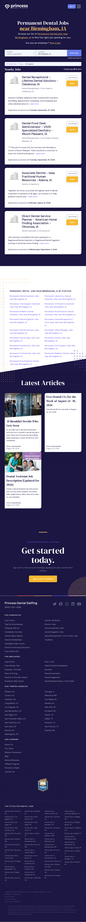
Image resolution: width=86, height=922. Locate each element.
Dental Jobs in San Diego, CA (31, 823)
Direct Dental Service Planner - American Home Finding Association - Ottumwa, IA (39, 221)
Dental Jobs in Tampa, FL (72, 852)
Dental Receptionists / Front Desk (59, 681)
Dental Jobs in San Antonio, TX (31, 818)
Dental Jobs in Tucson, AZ (12, 879)
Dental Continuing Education (17, 647)
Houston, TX (50, 722)
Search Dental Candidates (56, 665)
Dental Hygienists (52, 677)
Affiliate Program (12, 764)
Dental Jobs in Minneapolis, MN (70, 838)
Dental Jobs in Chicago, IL (13, 862)
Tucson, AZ (9, 695)
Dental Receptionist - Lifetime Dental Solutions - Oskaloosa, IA (40, 80)
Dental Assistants (52, 673)
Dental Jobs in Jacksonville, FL (30, 851)
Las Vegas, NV (51, 699)
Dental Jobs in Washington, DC (10, 868)
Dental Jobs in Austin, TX (32, 834)
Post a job (55, 42)
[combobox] (20, 53)
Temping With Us (12, 628)
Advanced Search (74, 58)
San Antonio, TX (52, 726)
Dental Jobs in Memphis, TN (50, 823)
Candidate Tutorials (13, 632)
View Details (72, 78)
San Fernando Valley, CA (15, 718)
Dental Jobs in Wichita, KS (73, 863)
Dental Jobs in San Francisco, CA (11, 829)
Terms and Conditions (12, 901)
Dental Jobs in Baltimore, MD (50, 834)
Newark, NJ (49, 703)
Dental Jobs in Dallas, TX (12, 873)
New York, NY (50, 707)
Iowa (21, 64)
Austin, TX (49, 715)
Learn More (10, 620)
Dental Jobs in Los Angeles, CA (11, 818)
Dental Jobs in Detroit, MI (52, 829)
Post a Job (49, 661)
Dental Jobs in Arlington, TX (70, 857)
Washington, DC (12, 734)
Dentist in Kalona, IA (30, 184)
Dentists (48, 669)
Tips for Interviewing (14, 624)
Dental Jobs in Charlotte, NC (30, 868)
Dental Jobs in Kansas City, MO (52, 865)
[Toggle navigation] (78, 6)
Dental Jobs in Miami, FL (73, 833)
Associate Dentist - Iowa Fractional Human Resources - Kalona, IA (38, 176)
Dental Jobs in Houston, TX (13, 851)
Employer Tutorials (13, 669)
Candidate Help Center (15, 643)
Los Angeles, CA (12, 707)
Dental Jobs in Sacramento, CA (50, 857)
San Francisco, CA (12, 722)
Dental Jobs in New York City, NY (11, 857)
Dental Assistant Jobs (54, 628)
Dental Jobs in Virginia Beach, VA (72, 823)
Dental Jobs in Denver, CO (12, 846)
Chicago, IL (49, 691)
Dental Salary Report (14, 636)
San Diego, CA (11, 715)
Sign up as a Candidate (43, 579)
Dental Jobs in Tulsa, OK (73, 848)
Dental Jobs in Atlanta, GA (52, 871)
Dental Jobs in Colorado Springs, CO (72, 812)
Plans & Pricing (11, 673)
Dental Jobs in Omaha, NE (52, 877)
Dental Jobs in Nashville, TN (33, 879)
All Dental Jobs (11, 64)
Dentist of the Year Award (16, 677)
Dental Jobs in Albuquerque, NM (50, 846)
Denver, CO (9, 730)
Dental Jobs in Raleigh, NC (72, 818)
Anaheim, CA (10, 699)
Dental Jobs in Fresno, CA (52, 851)
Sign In (72, 6)
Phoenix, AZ (10, 691)
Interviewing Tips (12, 665)
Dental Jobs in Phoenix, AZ (13, 812)
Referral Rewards (12, 760)
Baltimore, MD (51, 695)
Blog (6, 756)
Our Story (9, 748)
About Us (9, 744)
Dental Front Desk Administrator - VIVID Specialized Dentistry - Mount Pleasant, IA (37, 128)
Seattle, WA (50, 730)
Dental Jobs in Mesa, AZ (53, 861)
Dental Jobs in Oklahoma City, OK (51, 812)
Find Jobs (74, 53)
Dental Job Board (52, 620)
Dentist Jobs (50, 624)
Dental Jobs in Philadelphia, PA (30, 840)
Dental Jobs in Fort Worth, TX (31, 857)
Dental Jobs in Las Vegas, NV (11, 823)
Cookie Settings (10, 899)
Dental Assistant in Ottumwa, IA (36, 231)
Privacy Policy (9, 897)
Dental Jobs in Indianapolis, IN (30, 873)
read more (34, 104)
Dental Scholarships (13, 639)
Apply (72, 83)
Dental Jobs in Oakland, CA (73, 829)
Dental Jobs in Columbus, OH (30, 862)
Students (49, 639)
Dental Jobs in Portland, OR (13, 834)
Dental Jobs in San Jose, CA (31, 829)
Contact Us (10, 771)
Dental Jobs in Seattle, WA (12, 840)
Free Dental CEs (12, 651)
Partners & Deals (12, 768)
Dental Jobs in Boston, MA (32, 846)
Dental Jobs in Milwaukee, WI (50, 840)
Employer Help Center (14, 681)
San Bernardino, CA (13, 711)
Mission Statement (13, 752)
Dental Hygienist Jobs (54, 632)
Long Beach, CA (11, 703)
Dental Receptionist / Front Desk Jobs (61, 636)
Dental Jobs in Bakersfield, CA (70, 843)
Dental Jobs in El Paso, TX (52, 818)
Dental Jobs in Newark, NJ (32, 812)
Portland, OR (50, 711)
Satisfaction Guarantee (13, 894)
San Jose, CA (10, 726)
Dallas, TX (49, 718)
